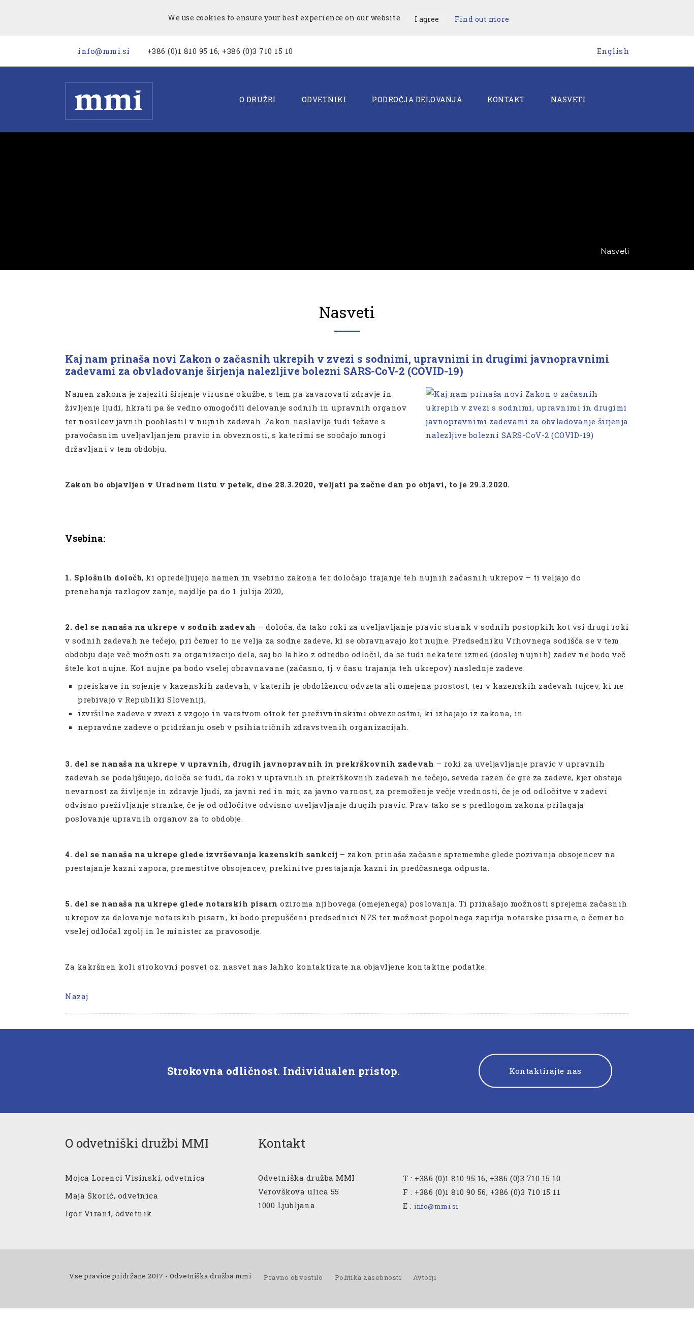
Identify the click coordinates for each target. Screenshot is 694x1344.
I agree (427, 19)
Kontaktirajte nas (545, 1071)
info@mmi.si (104, 51)
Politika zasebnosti (368, 1277)
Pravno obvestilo (293, 1277)
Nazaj (76, 996)
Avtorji (424, 1277)
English (613, 51)
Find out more (482, 19)
